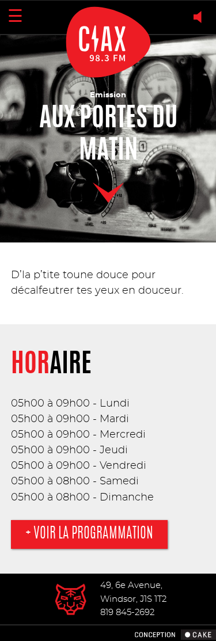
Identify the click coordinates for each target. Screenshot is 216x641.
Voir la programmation (93, 534)
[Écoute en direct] (200, 17)
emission (108, 95)
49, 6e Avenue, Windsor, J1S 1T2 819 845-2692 (133, 599)
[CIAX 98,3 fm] (71, 599)
